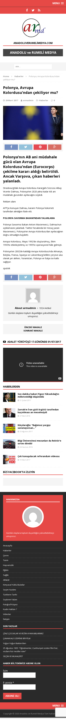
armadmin (28, 100)
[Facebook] (27, 10)
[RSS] (39, 10)
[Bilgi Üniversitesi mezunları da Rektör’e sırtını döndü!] (9, 446)
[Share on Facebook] (11, 147)
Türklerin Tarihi (10, 594)
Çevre (6, 555)
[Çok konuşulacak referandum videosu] (9, 462)
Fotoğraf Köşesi (10, 604)
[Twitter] (33, 10)
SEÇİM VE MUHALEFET (13, 656)
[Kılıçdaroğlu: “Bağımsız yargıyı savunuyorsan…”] (9, 431)
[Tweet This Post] (25, 147)
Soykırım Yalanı (10, 599)
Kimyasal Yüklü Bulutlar (14, 584)
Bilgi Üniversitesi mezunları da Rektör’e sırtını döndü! (39, 442)
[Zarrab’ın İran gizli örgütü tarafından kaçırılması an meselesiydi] (9, 415)
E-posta (8, 682)
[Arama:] (33, 66)
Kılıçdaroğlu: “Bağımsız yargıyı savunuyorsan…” (34, 426)
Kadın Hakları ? (10, 609)
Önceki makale (33, 327)
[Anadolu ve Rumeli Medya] (33, 27)
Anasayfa (7, 545)
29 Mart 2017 (12, 100)
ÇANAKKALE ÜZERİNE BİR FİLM (16, 638)
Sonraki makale (33, 330)
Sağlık (6, 575)
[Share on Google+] (54, 147)
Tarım (5, 560)
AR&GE (6, 580)
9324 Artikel (45, 308)
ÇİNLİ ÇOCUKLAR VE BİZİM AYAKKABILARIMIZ (23, 633)
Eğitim (5, 570)
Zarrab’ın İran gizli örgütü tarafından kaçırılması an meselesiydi (38, 411)
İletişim (6, 619)
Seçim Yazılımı (9, 589)
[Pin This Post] (40, 147)
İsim (5, 670)
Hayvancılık (8, 565)
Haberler (43, 100)
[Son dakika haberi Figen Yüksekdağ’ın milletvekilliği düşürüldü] (9, 400)
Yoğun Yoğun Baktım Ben (14, 643)
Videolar (7, 614)
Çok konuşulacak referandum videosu (39, 456)
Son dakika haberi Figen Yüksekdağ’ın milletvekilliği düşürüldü (38, 395)
